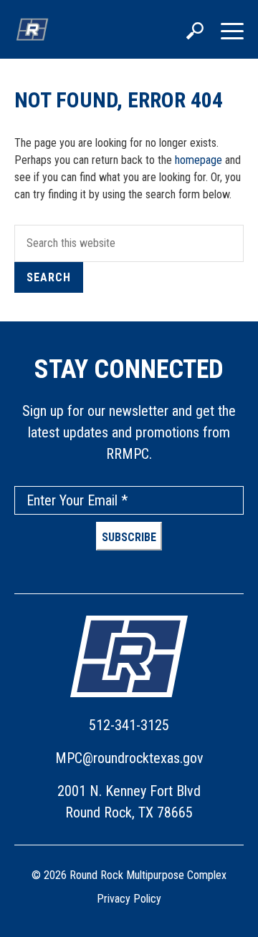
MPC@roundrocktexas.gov (129, 758)
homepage (198, 160)
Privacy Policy (129, 899)
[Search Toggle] (195, 32)
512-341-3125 (129, 725)
